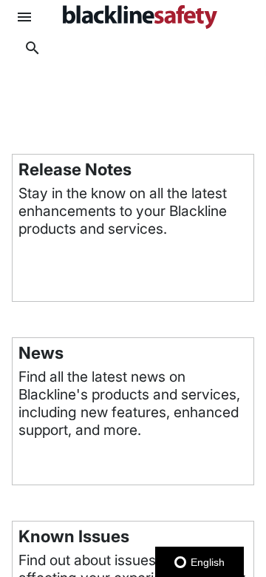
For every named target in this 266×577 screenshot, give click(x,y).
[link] (139, 17)
